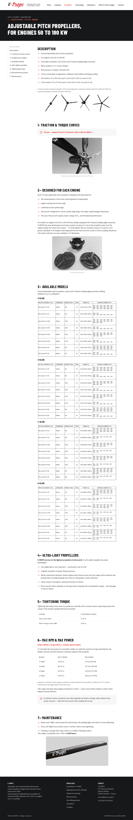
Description (14, 50)
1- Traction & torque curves (20, 54)
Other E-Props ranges (107, 5)
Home (49, 5)
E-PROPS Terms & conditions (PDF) (114, 816)
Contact (121, 5)
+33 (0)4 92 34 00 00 (105, 801)
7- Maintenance (15, 76)
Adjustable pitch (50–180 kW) (76, 790)
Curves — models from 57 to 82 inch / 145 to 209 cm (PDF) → (68, 132)
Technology (79, 5)
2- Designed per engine (18, 58)
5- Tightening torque (17, 69)
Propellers (68, 5)
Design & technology (73, 793)
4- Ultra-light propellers (18, 65)
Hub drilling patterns (73, 800)
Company (57, 5)
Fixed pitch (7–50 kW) (73, 786)
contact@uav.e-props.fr (106, 797)
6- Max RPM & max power (19, 73)
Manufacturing (71, 797)
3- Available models (17, 62)
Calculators (91, 5)
